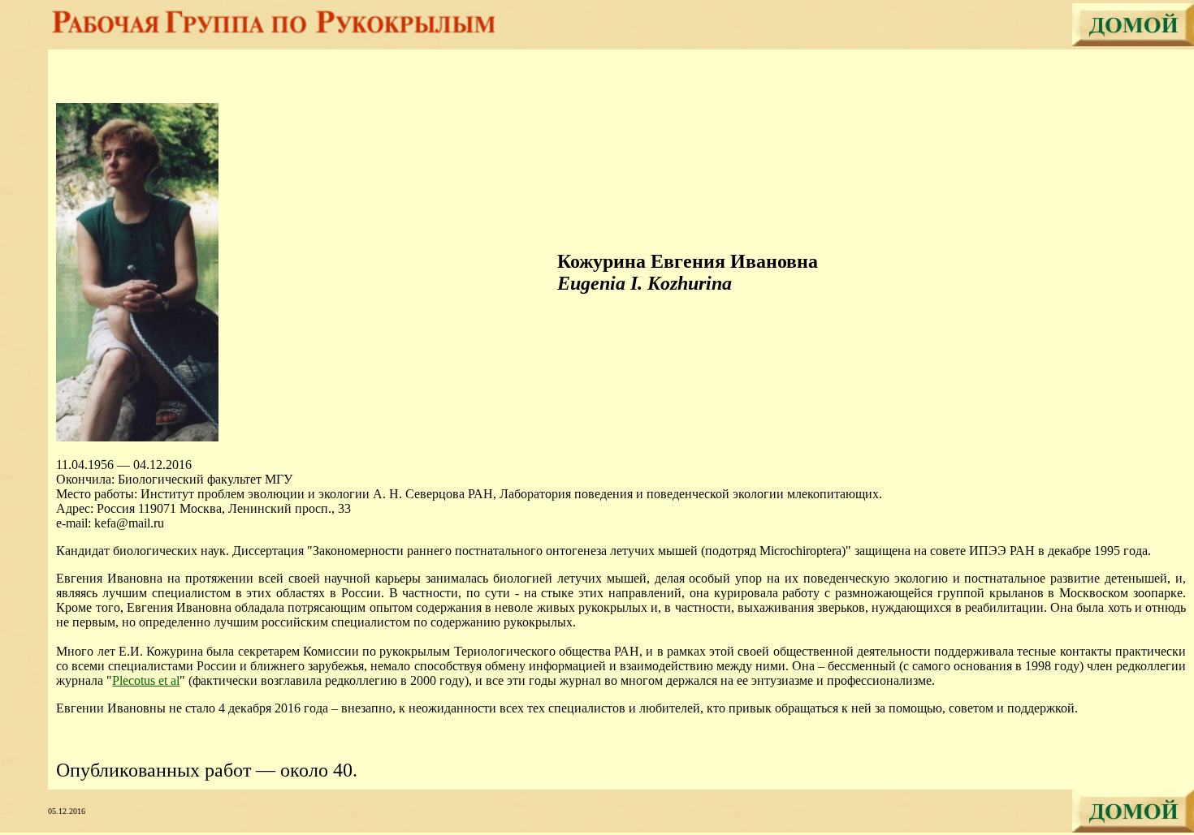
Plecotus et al (146, 680)
